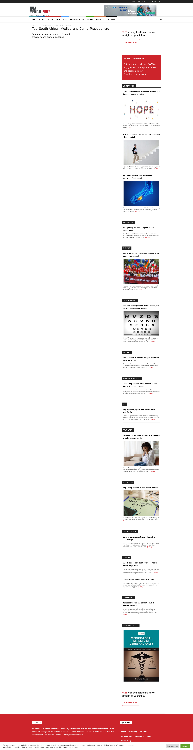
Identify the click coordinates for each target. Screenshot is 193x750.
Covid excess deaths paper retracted (138, 580)
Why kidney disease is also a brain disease (140, 488)
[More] (131, 127)
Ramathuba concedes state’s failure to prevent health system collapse (51, 35)
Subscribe (111, 19)
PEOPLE (90, 19)
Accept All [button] (185, 746)
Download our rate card (135, 74)
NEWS (65, 19)
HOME (33, 19)
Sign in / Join (152, 1)
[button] (161, 19)
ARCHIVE (99, 19)
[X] (159, 1)
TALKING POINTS (53, 19)
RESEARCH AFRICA (77, 19)
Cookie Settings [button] (172, 746)
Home (34, 25)
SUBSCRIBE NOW (130, 42)
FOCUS (41, 19)
